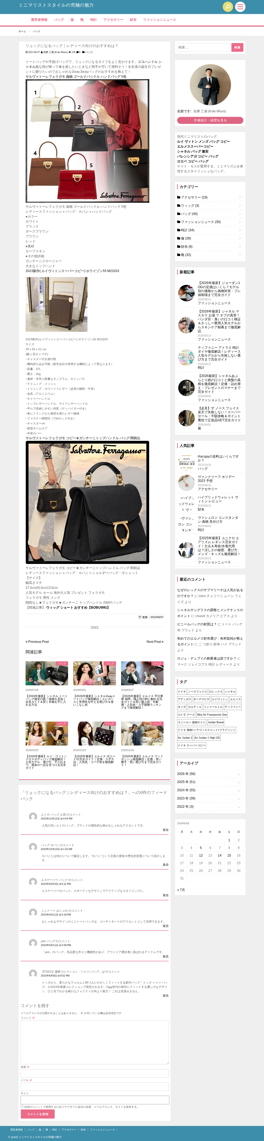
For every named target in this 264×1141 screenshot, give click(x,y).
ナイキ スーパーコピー (191, 745)
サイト (25, 1093)
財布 (133, 19)
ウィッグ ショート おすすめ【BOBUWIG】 (78, 607)
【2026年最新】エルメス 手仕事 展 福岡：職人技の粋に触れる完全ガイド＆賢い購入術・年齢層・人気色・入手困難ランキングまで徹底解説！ (142, 702)
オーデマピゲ (201, 699)
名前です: (184, 111)
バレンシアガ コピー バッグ (197, 156)
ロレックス (216, 691)
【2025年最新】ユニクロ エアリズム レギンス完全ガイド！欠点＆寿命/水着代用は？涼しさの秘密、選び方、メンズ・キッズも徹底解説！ (219, 546)
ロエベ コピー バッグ (193, 161)
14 (220, 855)
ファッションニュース (159, 19)
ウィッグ (189, 205)
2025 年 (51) (186, 782)
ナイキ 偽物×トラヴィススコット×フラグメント (207, 729)
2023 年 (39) (186, 798)
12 (201, 855)
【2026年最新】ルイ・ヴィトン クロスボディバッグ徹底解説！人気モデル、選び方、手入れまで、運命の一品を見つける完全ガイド (46, 762)
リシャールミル (213, 706)
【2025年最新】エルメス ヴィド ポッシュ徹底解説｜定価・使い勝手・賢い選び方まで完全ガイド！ (142, 760)
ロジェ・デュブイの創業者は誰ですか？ (207, 658)
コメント (28, 1017)
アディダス (184, 699)
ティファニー (233, 706)
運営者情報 (39, 19)
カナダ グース (186, 714)
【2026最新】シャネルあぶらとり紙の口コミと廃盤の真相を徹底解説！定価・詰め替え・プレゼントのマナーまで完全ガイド (219, 383)
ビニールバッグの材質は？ (197, 624)
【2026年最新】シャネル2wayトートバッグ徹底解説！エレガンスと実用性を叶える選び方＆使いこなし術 (94, 700)
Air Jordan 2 (185, 737)
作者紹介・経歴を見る (210, 120)
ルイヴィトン (220, 699)
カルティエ (195, 706)
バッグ (59, 19)
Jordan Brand (216, 722)
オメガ (182, 706)
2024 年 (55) (186, 790)
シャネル (230, 691)
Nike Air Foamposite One (212, 714)
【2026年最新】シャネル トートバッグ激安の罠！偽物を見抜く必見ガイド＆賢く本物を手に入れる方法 (47, 700)
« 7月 (181, 890)
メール (26, 1080)
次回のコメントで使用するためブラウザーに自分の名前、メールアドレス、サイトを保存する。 (81, 1106)
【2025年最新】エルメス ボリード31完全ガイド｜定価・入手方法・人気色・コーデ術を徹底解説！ (94, 760)
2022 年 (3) (185, 806)
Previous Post (38, 641)
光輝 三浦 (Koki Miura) (55, 52)
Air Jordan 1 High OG (207, 737)
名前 (25, 1066)
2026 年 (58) (186, 774)
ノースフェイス (197, 691)
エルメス (235, 699)
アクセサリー (113, 19)
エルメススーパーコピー (195, 146)
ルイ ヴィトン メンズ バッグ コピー (203, 141)
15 (229, 855)
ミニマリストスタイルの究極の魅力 (56, 5)
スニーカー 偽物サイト (191, 722)
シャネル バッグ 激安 (193, 151)
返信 (166, 829)
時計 (93, 19)
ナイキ (182, 691)
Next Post (154, 641)
